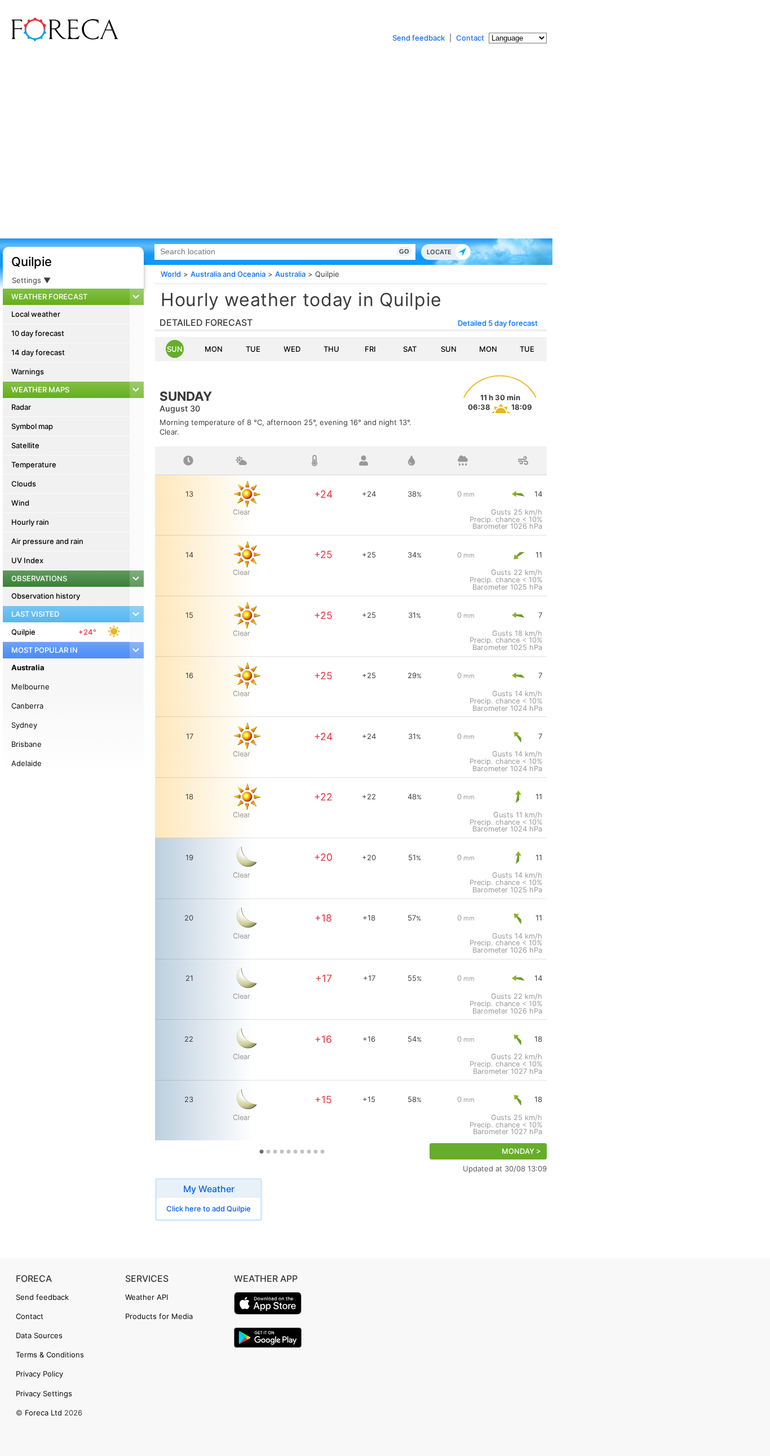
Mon (214, 348)
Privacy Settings (44, 1393)
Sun (175, 348)
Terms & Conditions (50, 1354)
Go (404, 251)
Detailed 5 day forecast (498, 323)
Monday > (521, 1151)
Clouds (23, 483)
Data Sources (39, 1335)
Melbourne (30, 686)
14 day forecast (38, 352)
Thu (331, 348)
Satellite (25, 445)
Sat (410, 348)
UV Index (27, 560)
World (171, 273)
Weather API (146, 1297)
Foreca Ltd (43, 1412)
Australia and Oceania (228, 273)
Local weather (35, 313)
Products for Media (159, 1316)
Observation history (45, 595)
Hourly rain (30, 521)
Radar (21, 406)
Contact (470, 37)
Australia (28, 667)
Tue (253, 348)
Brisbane (26, 744)
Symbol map (32, 426)
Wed (292, 348)
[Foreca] (62, 39)
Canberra (27, 705)
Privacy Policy (39, 1373)
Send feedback (418, 37)
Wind (20, 502)
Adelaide (26, 763)
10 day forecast (37, 333)
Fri (370, 348)
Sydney (24, 724)
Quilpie (31, 261)
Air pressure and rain (47, 541)
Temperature (33, 464)
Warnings (27, 371)
